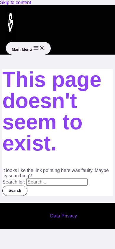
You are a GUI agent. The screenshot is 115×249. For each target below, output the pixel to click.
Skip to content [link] (15, 2)
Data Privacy (63, 215)
